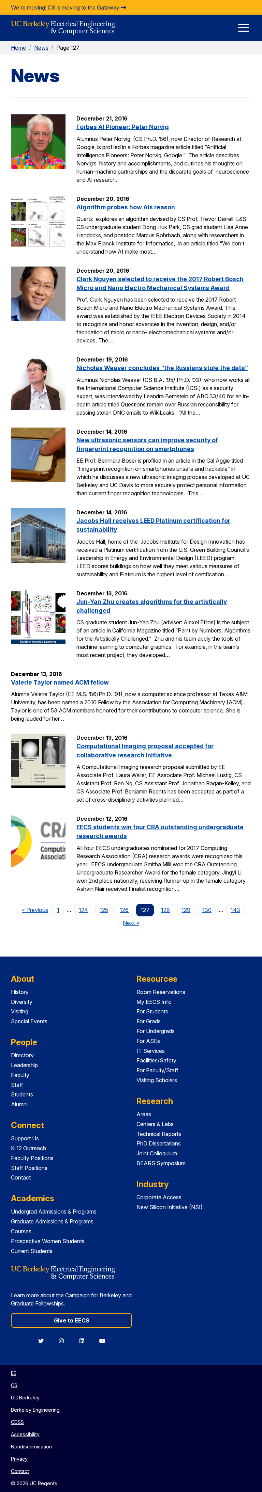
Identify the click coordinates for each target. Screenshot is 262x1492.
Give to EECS (71, 1320)
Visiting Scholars (156, 1080)
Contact (21, 1177)
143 (235, 910)
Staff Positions (29, 1168)
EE (13, 1373)
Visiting (19, 1011)
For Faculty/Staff (157, 1070)
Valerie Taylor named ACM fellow (60, 682)
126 (124, 910)
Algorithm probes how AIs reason (125, 207)
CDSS (17, 1422)
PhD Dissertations (158, 1143)
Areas (143, 1114)
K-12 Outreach (28, 1148)
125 (104, 910)
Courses (21, 1231)
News (41, 47)
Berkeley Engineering (35, 1410)
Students (22, 1094)
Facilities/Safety (156, 1060)
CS (14, 1385)
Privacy (19, 1459)
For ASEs (148, 1041)
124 (83, 910)
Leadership (24, 1065)
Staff (17, 1084)
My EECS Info (154, 1001)
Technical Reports (158, 1133)
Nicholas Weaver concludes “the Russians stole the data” (162, 367)
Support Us (25, 1138)
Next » (133, 922)
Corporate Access (158, 1197)
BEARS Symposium (161, 1163)
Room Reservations (160, 992)
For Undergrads (155, 1031)
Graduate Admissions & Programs (52, 1221)
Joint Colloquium (156, 1153)
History (20, 992)
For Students (152, 1011)
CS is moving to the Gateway (84, 7)
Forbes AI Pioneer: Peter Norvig (122, 126)
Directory (22, 1055)
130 (207, 910)
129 (185, 910)
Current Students (32, 1251)
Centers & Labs (155, 1124)
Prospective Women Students (48, 1241)
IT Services (150, 1050)
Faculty (20, 1075)
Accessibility (25, 1434)
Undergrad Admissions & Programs (54, 1211)
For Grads (148, 1021)
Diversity (21, 1001)
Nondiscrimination (31, 1446)
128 (165, 910)
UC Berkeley (25, 1397)
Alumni (19, 1104)
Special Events (29, 1021)
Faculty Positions (32, 1158)
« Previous (37, 909)
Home (18, 47)
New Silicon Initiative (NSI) (169, 1207)
